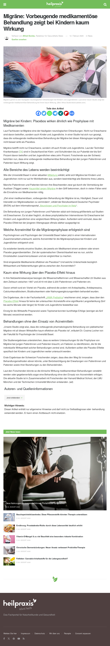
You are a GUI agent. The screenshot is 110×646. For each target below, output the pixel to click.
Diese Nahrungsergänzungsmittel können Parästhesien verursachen (35, 503)
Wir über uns (54, 633)
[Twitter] (43, 113)
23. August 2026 (13, 507)
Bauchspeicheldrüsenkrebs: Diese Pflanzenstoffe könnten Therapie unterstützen (51, 514)
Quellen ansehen (19, 39)
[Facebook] (38, 113)
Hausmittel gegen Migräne (42, 188)
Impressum (25, 633)
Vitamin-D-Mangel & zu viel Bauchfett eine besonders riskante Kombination (49, 536)
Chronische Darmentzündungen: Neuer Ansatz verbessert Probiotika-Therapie (50, 547)
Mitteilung (53, 175)
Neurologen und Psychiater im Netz (58, 205)
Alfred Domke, (29, 35)
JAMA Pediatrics (54, 297)
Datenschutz (40, 633)
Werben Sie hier (10, 633)
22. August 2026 (24, 562)
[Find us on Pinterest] (14, 638)
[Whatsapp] (49, 113)
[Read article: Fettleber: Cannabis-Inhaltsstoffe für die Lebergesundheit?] (9, 561)
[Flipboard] (66, 113)
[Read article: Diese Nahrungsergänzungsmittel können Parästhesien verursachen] (55, 473)
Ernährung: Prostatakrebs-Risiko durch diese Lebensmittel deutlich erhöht (49, 525)
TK (20, 151)
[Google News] (71, 113)
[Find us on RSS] (24, 638)
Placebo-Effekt (10, 301)
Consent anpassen (83, 633)
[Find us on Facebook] (4, 638)
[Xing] (60, 113)
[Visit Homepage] (55, 4)
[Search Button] (105, 4)
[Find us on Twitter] (9, 638)
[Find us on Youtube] (19, 638)
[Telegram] (55, 113)
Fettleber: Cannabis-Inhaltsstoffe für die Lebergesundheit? (42, 558)
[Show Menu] (4, 4)
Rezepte (67, 633)
